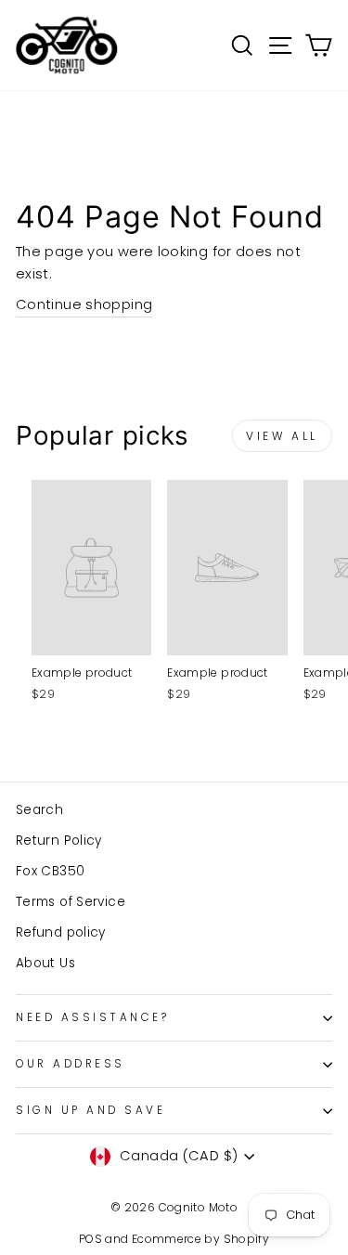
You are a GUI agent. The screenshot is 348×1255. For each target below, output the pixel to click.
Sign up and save (91, 1110)
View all (282, 436)
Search (39, 810)
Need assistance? (93, 1017)
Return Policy (59, 840)
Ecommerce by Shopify (200, 1239)
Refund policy (61, 932)
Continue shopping (84, 304)
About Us (45, 963)
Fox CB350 (50, 871)
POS (90, 1239)
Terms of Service (70, 902)
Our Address (70, 1063)
